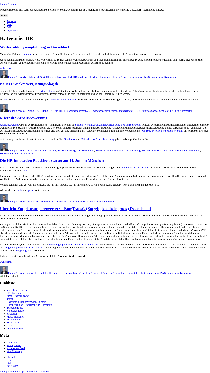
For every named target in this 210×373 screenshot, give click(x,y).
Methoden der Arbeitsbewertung (97, 139)
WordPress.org (14, 351)
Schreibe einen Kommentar (162, 77)
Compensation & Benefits (63, 99)
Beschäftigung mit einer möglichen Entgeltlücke (73, 244)
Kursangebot (119, 77)
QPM (20, 190)
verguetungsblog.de (45, 91)
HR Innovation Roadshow (135, 167)
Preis (171, 150)
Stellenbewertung (67, 150)
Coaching (94, 77)
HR (75, 77)
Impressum (12, 30)
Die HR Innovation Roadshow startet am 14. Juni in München (52, 160)
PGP (9, 27)
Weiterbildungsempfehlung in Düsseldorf (34, 47)
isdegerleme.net (15, 307)
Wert (2, 153)
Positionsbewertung (157, 150)
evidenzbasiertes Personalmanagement (112, 110)
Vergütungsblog (24, 250)
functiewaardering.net (18, 295)
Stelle (178, 150)
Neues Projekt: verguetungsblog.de (29, 84)
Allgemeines (44, 201)
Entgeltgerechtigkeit (97, 273)
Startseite (11, 21)
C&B (89, 110)
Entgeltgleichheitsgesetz (139, 273)
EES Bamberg (14, 293)
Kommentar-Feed (16, 348)
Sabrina (27, 54)
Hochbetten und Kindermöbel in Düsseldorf (29, 304)
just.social (12, 313)
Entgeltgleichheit (117, 273)
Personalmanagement (75, 110)
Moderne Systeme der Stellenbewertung (162, 130)
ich (5, 99)
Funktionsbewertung (130, 150)
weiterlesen (6, 68)
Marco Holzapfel (15, 316)
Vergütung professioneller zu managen (24, 247)
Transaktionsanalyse (137, 77)
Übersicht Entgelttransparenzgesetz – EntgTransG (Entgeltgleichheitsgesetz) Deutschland (75, 208)
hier (25, 170)
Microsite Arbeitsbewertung (23, 118)
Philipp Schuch (8, 4)
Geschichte (69, 139)
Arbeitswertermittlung (106, 150)
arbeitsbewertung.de (17, 290)
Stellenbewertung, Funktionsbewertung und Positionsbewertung (108, 124)
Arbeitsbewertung (9, 124)
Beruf (9, 24)
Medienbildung (14, 319)
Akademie (82, 77)
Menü (4, 15)
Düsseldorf (66, 77)
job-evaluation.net (16, 310)
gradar (31, 190)
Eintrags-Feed (14, 345)
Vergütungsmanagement (151, 110)
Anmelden (12, 342)
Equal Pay (159, 273)
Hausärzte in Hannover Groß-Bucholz (26, 301)
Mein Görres (13, 322)
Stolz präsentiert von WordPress (32, 371)
